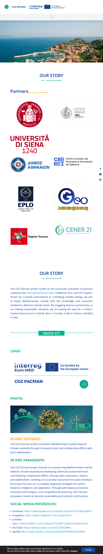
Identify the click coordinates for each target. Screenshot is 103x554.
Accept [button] (88, 550)
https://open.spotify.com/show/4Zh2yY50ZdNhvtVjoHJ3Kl (53, 531)
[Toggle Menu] (51, 16)
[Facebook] (100, 169)
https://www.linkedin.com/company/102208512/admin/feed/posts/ (50, 523)
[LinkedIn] (100, 179)
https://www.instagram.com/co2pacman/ (48, 515)
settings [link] (74, 551)
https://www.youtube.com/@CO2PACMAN (47, 527)
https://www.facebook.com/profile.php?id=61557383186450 (58, 511)
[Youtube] (100, 174)
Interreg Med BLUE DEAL (40, 292)
